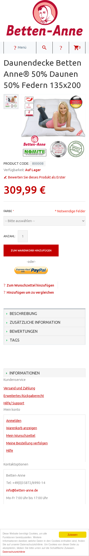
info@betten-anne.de (22, 490)
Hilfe (9, 450)
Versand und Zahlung (19, 388)
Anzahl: (9, 236)
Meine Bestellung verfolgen (27, 443)
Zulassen (73, 534)
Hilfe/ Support (14, 403)
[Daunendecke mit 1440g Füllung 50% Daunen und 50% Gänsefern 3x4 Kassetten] (11, 101)
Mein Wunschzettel (20, 436)
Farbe (8, 211)
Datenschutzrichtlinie (14, 551)
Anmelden (13, 421)
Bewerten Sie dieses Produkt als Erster (37, 177)
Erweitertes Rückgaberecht (24, 396)
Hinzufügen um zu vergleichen (30, 292)
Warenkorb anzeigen (21, 428)
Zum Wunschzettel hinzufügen (30, 285)
